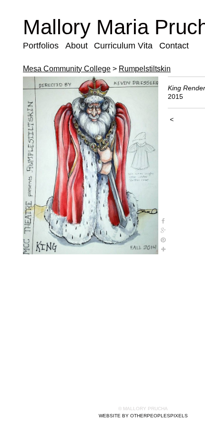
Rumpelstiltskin (145, 69)
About (76, 45)
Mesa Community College (67, 69)
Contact (174, 45)
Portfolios (41, 45)
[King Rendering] (90, 165)
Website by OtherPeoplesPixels (143, 415)
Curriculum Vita (123, 45)
